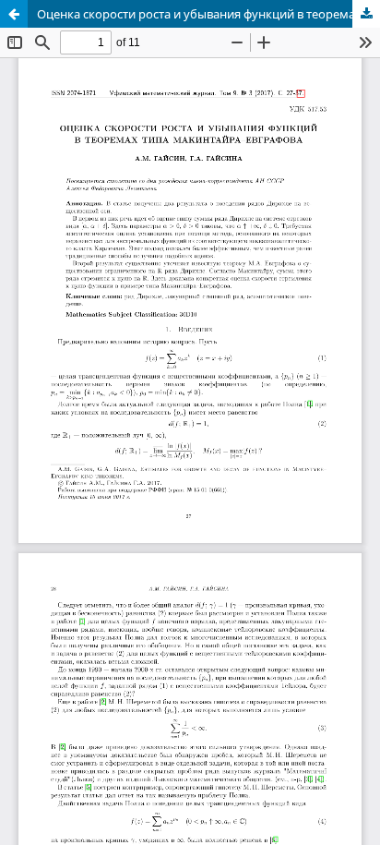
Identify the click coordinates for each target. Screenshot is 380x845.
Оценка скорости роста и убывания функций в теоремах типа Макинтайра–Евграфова (208, 14)
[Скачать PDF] (366, 14)
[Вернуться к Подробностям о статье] (14, 14)
